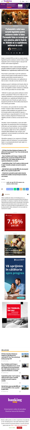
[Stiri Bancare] (8, 1)
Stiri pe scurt (15, 26)
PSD (14, 182)
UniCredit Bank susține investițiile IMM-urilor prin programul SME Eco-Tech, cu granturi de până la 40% (14, 169)
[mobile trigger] (2, 1)
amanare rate (21, 182)
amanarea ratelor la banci (12, 184)
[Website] (28, 194)
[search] (21, 1)
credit (7, 182)
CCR (17, 182)
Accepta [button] (19, 427)
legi (12, 182)
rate (10, 182)
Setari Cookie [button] (12, 427)
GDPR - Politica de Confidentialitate (19, 425)
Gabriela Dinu (14, 48)
